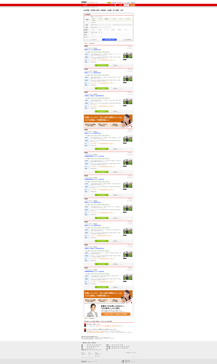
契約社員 (100, 29)
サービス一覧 (95, 361)
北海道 (88, 349)
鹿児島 (125, 348)
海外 (107, 349)
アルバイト (107, 29)
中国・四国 (108, 346)
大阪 (87, 346)
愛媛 (126, 346)
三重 (93, 348)
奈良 (95, 346)
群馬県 (107, 18)
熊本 (118, 348)
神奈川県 (94, 20)
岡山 (116, 346)
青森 (90, 349)
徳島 (122, 346)
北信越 (107, 344)
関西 (82, 346)
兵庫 (89, 346)
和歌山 (98, 346)
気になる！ (116, 65)
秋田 (96, 349)
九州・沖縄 (108, 348)
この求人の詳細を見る (101, 65)
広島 (118, 346)
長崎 (116, 348)
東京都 (128, 18)
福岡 (112, 348)
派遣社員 (113, 29)
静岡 (91, 348)
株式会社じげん (90, 361)
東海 (82, 348)
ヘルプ (89, 355)
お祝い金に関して (97, 356)
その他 (126, 29)
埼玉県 (114, 18)
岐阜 (89, 348)
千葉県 (121, 18)
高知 (128, 346)
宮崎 (122, 348)
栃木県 (101, 18)
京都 (91, 346)
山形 (98, 349)
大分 (120, 348)
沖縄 (127, 348)
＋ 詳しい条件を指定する (127, 39)
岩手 (92, 349)
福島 (100, 349)
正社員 (93, 29)
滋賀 (93, 346)
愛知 (87, 348)
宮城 (94, 349)
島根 (114, 346)
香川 (124, 346)
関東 (82, 344)
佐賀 (114, 348)
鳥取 (112, 346)
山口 (120, 346)
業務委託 (120, 29)
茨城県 (94, 18)
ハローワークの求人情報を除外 (91, 39)
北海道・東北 (83, 349)
